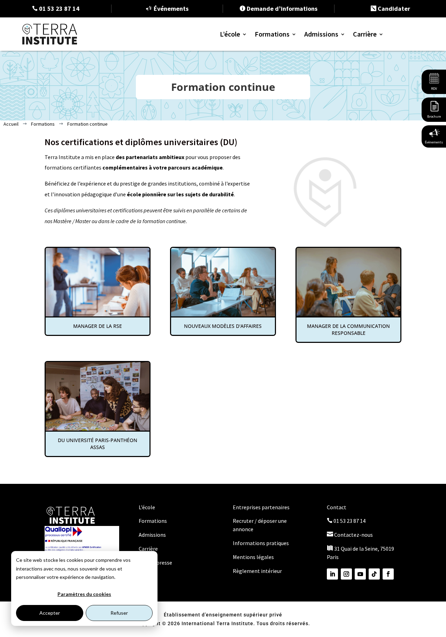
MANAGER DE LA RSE (97, 326)
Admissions (321, 34)
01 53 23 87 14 (346, 520)
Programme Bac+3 (287, 74)
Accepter (49, 613)
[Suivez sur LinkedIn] (332, 574)
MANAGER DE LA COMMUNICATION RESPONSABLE (348, 329)
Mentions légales (253, 556)
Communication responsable (300, 138)
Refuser (119, 613)
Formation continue (290, 95)
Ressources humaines (291, 148)
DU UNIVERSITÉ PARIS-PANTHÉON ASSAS (97, 443)
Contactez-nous (350, 534)
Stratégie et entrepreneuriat (300, 127)
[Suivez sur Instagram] (346, 574)
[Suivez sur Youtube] (360, 574)
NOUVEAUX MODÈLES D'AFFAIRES (223, 326)
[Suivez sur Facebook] (388, 574)
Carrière (365, 34)
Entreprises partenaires (261, 507)
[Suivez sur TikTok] (374, 574)
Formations (272, 34)
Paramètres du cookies (84, 594)
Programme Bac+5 (287, 85)
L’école (230, 34)
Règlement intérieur (257, 570)
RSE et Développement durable (302, 117)
